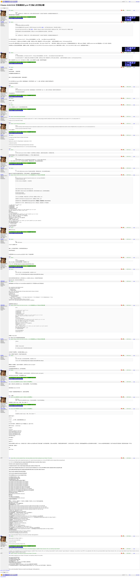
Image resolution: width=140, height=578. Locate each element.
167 (9, 257)
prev (1, 570)
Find (129, 1)
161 (9, 149)
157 (9, 104)
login (136, 1)
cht (3, 1)
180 (9, 553)
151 (9, 10)
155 (9, 86)
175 (9, 396)
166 (9, 239)
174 (9, 381)
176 (9, 408)
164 (9, 174)
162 (9, 156)
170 (9, 305)
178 (9, 535)
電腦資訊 (7, 1)
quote (134, 10)
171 (9, 338)
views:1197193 (3, 576)
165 (9, 227)
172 (9, 355)
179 (9, 548)
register (138, 1)
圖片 (43, 27)
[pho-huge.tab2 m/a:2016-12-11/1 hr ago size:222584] (10, 103)
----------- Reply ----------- (4, 8)
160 (9, 135)
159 (9, 123)
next (8, 570)
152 (9, 21)
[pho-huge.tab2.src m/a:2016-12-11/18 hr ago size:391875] (11, 103)
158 (9, 116)
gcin (11, 1)
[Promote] (121, 10)
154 (9, 67)
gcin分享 (15, 1)
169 (9, 281)
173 (9, 369)
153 (9, 52)
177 (9, 457)
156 (9, 98)
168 (9, 269)
